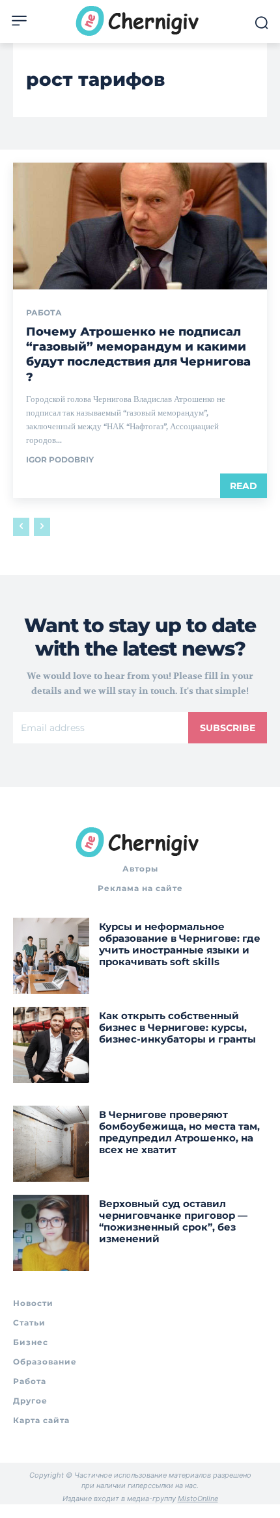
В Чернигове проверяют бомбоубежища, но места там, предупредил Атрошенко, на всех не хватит (179, 1132)
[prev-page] (21, 527)
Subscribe (227, 728)
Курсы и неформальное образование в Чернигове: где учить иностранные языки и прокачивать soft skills (179, 944)
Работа (44, 313)
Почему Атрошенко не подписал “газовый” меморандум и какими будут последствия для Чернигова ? (138, 354)
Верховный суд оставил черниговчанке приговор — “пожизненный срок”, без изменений (173, 1221)
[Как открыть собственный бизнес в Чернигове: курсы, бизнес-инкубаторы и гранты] (51, 1045)
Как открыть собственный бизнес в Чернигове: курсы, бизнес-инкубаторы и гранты (177, 1027)
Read (243, 486)
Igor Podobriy (60, 459)
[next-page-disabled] (42, 527)
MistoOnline (198, 1498)
